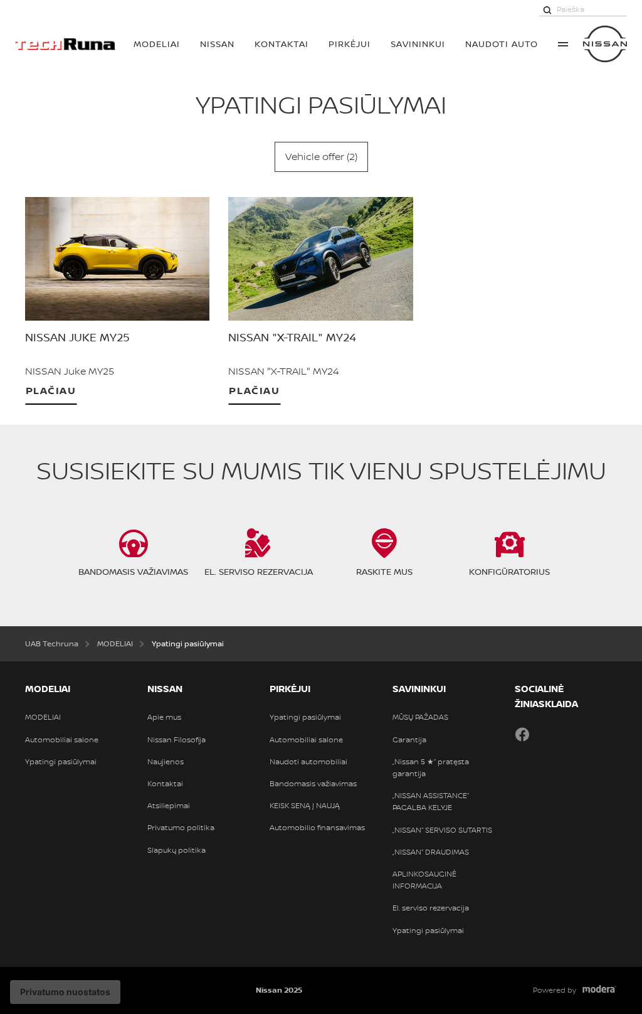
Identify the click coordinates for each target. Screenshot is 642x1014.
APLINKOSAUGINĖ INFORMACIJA (424, 880)
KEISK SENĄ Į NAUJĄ (305, 806)
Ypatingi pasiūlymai (61, 762)
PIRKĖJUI (350, 44)
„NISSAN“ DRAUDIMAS (430, 852)
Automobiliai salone (61, 740)
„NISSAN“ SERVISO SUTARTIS (442, 830)
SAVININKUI (418, 44)
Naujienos (165, 762)
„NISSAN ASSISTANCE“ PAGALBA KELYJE (430, 802)
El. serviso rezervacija (430, 908)
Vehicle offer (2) (321, 156)
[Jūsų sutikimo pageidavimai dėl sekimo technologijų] (65, 992)
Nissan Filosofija (176, 740)
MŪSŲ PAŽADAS (420, 717)
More (563, 44)
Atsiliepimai (168, 806)
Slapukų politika (176, 850)
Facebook (522, 734)
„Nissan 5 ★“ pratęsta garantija (430, 768)
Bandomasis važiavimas (313, 784)
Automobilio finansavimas (317, 828)
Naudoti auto (501, 44)
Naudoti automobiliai (308, 762)
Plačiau (51, 390)
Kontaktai (281, 44)
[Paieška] (547, 9)
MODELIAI (157, 44)
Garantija (409, 740)
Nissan (217, 44)
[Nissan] (605, 44)
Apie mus (164, 717)
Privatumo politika (180, 828)
